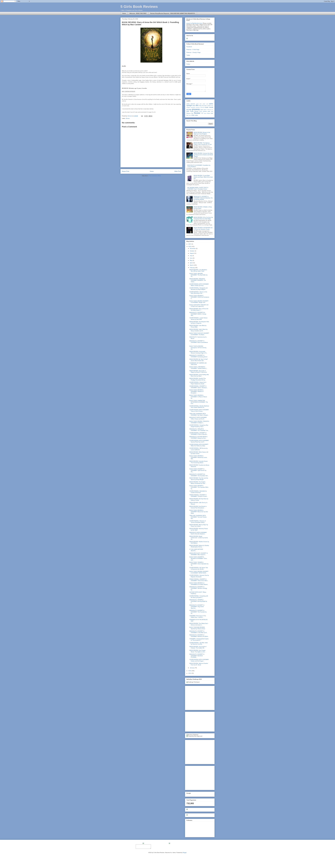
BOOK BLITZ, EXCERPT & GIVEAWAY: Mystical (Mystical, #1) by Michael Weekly (203, 198)
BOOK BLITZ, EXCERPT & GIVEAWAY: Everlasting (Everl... (198, 356)
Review (128, 118)
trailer (196, 115)
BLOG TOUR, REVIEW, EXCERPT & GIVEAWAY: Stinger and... (198, 301)
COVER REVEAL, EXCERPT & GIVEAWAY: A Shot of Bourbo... (198, 433)
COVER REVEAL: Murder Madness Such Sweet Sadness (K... (199, 406)
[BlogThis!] (146, 116)
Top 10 (190, 115)
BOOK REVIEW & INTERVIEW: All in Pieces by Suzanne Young (203, 228)
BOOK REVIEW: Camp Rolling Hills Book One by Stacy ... (199, 375)
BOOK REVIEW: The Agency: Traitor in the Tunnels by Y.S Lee (203, 143)
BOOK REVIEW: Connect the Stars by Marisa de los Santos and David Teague (203, 155)
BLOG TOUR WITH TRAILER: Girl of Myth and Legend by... (198, 305)
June (191, 258)
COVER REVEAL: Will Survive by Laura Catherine (198, 448)
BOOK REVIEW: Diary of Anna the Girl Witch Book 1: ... (198, 309)
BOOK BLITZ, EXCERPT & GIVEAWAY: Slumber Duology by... (198, 588)
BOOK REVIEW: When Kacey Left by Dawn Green (198, 452)
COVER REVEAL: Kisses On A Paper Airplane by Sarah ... (197, 383)
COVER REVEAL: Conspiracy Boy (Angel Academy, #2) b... (198, 425)
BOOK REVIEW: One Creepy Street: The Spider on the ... (197, 651)
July (191, 255)
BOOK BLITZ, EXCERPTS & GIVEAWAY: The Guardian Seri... (199, 474)
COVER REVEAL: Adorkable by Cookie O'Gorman (198, 491)
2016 (189, 246)
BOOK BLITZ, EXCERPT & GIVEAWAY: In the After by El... (198, 631)
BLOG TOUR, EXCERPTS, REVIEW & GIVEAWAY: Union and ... (198, 558)
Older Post (177, 171)
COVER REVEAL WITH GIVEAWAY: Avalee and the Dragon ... (199, 660)
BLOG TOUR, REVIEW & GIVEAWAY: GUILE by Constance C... (199, 297)
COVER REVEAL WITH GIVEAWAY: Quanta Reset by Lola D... (199, 441)
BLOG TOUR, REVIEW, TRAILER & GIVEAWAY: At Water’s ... (199, 422)
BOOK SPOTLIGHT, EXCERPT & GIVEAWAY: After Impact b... (198, 553)
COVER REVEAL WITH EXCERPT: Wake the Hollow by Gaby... (198, 445)
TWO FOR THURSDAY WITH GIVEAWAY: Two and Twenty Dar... (197, 517)
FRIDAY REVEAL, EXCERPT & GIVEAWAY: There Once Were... (199, 579)
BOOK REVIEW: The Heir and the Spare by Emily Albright (198, 478)
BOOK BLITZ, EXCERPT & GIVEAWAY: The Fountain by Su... (198, 612)
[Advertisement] (199, 697)
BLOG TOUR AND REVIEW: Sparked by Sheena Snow (197, 628)
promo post (206, 111)
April (191, 262)
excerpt (188, 109)
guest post (203, 109)
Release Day (189, 113)
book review (207, 105)
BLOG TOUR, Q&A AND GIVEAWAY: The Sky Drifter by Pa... (198, 275)
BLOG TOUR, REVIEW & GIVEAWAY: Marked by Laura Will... (198, 457)
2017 (189, 244)
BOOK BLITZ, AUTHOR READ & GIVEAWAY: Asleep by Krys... (198, 437)
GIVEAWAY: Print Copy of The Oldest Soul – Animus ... (197, 616)
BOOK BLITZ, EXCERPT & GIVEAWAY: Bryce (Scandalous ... (198, 342)
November (193, 248)
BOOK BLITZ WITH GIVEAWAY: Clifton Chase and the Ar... (198, 418)
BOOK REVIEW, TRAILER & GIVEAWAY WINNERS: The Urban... (197, 280)
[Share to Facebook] (150, 116)
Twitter (188, 55)
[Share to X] (148, 116)
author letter (199, 103)
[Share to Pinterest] (151, 116)
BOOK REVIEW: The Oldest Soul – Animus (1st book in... (199, 624)
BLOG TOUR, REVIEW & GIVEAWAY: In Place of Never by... (198, 397)
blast (194, 105)
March (192, 265)
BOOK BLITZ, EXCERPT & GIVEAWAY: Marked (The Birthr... (199, 635)
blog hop (201, 105)
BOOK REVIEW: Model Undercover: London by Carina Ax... (198, 538)
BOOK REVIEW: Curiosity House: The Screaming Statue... (198, 461)
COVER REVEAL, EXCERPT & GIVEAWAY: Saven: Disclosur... (198, 386)
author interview (190, 103)
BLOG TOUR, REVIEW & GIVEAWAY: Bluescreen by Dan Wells (198, 512)
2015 (189, 670)
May (191, 260)
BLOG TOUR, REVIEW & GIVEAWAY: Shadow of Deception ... (196, 391)
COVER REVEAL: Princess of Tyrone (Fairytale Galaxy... (197, 521)
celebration (193, 107)
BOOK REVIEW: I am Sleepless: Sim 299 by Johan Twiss (198, 270)
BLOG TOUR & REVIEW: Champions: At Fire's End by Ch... (197, 347)
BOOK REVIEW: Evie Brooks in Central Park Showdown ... (198, 507)
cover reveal (209, 107)
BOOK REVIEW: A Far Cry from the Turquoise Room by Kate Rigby (203, 218)
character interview (200, 107)
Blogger (184, 852)
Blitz (197, 105)
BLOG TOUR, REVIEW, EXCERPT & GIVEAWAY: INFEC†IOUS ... (198, 572)
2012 (189, 673)
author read (205, 103)
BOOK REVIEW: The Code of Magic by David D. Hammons (198, 371)
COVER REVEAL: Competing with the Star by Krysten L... (198, 596)
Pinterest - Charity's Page (193, 52)
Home (124, 13)
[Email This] (145, 116)
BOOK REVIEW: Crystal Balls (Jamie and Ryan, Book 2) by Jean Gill (203, 177)
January (192, 667)
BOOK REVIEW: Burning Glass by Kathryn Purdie (198, 499)
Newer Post (125, 171)
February (192, 267)
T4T (202, 113)
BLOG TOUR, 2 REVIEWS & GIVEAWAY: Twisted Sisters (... (198, 367)
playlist (200, 111)
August (192, 253)
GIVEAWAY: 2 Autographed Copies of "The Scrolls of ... (199, 639)
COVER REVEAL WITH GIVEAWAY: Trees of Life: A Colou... (199, 410)
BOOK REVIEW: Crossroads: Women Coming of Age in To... (198, 352)
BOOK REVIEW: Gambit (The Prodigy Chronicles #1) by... (197, 379)
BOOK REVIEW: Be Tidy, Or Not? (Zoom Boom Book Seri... (198, 359)
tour (193, 115)
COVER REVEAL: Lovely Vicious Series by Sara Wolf (198, 318)
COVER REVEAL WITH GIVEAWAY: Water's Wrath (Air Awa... (199, 284)
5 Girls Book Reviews (139, 7)
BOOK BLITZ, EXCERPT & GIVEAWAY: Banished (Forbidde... (196, 655)
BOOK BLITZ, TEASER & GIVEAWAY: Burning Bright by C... (198, 601)
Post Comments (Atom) (155, 175)
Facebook (189, 46)
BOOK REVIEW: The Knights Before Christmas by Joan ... (197, 482)
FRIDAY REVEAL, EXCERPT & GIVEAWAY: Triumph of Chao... (198, 495)
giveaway (196, 109)
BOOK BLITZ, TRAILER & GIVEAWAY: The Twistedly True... (199, 429)
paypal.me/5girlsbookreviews (194, 23)
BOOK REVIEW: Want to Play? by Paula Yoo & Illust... (198, 525)
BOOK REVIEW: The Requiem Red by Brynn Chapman (199, 322)
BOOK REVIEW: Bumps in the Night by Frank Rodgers (202, 133)
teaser (205, 113)
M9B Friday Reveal (192, 111)
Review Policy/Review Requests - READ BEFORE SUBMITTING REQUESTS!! (172, 13)
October (192, 251)
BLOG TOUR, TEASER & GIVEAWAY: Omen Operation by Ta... (198, 564)
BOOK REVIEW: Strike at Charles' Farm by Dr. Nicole (198, 664)
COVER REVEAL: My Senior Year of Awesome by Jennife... (198, 568)
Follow (188, 64)
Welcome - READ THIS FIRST (138, 13)
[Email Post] (141, 116)
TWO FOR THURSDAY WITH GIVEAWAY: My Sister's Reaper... (199, 414)
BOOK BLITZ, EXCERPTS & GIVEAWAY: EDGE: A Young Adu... (197, 314)
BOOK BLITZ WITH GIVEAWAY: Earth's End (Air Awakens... (198, 533)
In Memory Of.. (209, 109)
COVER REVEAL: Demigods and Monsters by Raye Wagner (198, 288)
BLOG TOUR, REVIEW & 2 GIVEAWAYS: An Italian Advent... (199, 583)
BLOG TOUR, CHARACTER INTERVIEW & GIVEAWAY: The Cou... (198, 402)
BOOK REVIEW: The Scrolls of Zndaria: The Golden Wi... (197, 647)
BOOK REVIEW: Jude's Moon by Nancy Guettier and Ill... (198, 330)
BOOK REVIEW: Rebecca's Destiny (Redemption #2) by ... (199, 546)
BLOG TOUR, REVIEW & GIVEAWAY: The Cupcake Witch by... (198, 487)
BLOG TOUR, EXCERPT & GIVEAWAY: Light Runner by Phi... (197, 470)
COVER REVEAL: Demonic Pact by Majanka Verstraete (199, 576)
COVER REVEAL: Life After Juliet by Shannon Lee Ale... (198, 643)
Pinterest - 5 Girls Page (192, 49)
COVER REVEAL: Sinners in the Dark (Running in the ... (198, 292)
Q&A (212, 111)
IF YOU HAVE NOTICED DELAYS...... (196, 550)
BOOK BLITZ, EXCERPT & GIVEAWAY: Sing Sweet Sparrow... (196, 606)
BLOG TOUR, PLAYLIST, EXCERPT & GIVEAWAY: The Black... (199, 333)
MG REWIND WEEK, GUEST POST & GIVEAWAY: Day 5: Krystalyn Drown (197, 188)
